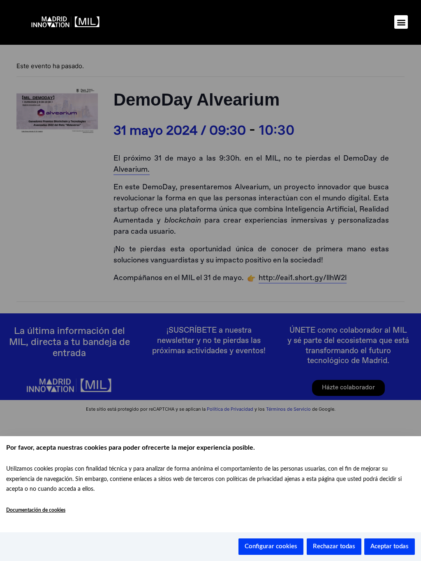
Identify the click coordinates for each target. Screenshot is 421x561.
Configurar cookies (271, 546)
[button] (401, 22)
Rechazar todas (334, 546)
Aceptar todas (389, 546)
